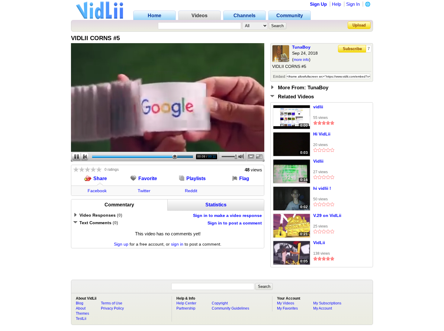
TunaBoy (301, 47)
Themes (82, 313)
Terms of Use (111, 303)
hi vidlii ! (322, 188)
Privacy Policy (112, 308)
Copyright (220, 303)
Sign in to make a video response (227, 215)
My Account (322, 308)
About (80, 308)
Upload (359, 25)
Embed (279, 77)
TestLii (81, 319)
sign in (177, 244)
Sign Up (318, 4)
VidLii (319, 242)
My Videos (285, 303)
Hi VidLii (321, 134)
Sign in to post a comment (235, 223)
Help (336, 4)
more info (301, 60)
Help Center (186, 303)
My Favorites (287, 308)
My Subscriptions (327, 303)
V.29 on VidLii (327, 215)
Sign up (121, 244)
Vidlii (318, 161)
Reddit (191, 190)
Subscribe (352, 48)
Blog (79, 303)
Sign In (353, 4)
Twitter (144, 190)
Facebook (97, 190)
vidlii (318, 106)
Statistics (216, 204)
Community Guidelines (230, 308)
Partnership (185, 308)
